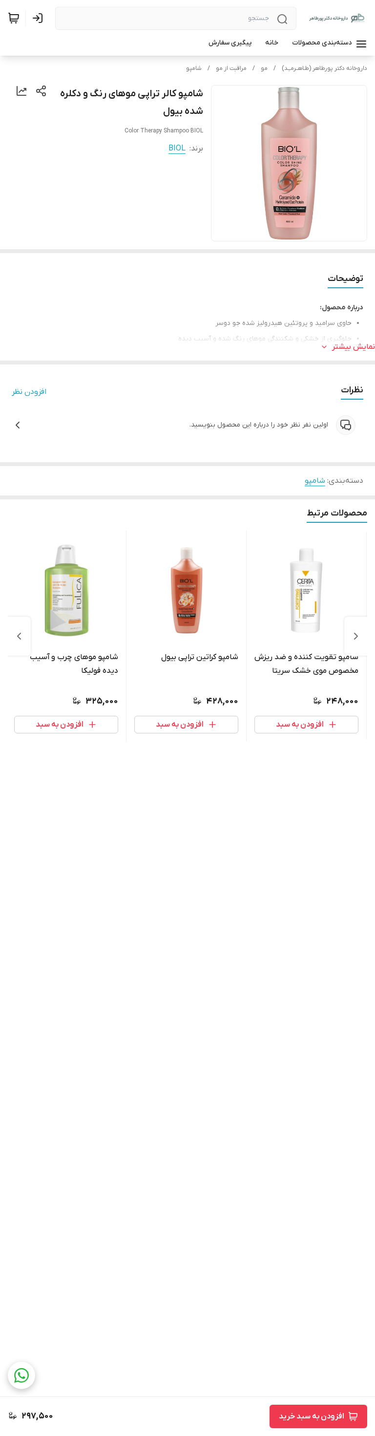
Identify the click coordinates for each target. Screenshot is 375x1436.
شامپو (194, 68)
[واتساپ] (21, 1375)
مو (264, 68)
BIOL (177, 148)
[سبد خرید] (14, 18)
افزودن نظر (29, 392)
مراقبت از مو (231, 68)
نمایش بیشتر (353, 347)
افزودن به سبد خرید (311, 1416)
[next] (19, 636)
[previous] (356, 636)
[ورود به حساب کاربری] (39, 18)
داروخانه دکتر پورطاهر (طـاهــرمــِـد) (324, 68)
